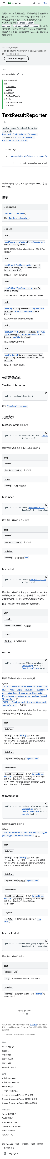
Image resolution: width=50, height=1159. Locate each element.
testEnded (10, 265)
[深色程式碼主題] (46, 393)
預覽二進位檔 (7, 1059)
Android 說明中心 (9, 1114)
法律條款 (25, 1144)
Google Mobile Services (11, 1126)
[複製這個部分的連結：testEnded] (16, 497)
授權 (33, 1144)
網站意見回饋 (9, 1148)
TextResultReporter (14, 213)
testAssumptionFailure (16, 242)
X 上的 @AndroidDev (10, 1082)
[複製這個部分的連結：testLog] (13, 652)
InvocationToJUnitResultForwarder (20, 134)
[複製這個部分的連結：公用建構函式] (23, 377)
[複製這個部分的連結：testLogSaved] (21, 796)
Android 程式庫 (8, 1047)
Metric (39, 994)
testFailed (10, 288)
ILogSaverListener (24, 137)
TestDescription (36, 242)
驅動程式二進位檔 (9, 1067)
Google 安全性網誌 (10, 1091)
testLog (8, 308)
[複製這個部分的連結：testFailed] (16, 569)
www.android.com (9, 1122)
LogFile (16, 337)
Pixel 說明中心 (7, 1118)
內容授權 (33, 1025)
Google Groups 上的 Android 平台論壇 (17, 1095)
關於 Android (7, 1144)
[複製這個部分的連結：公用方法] (16, 417)
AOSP (4, 69)
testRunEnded (11, 355)
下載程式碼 (6, 1055)
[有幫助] (18, 74)
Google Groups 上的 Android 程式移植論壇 (19, 1103)
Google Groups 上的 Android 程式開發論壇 (19, 1099)
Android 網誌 (7, 1086)
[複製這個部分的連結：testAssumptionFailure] (31, 425)
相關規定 (5, 1051)
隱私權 (40, 1144)
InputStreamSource (24, 311)
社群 (17, 1144)
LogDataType (38, 308)
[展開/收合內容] (19, 80)
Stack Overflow (8, 1130)
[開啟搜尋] (34, 3)
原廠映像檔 (6, 1063)
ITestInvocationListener (14, 140)
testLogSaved (11, 332)
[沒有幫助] (22, 74)
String (23, 735)
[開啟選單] (4, 3)
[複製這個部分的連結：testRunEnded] (21, 933)
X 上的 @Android (9, 1078)
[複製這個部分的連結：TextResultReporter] (27, 385)
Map (26, 557)
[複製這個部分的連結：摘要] (10, 197)
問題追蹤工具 (7, 1134)
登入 (45, 3)
